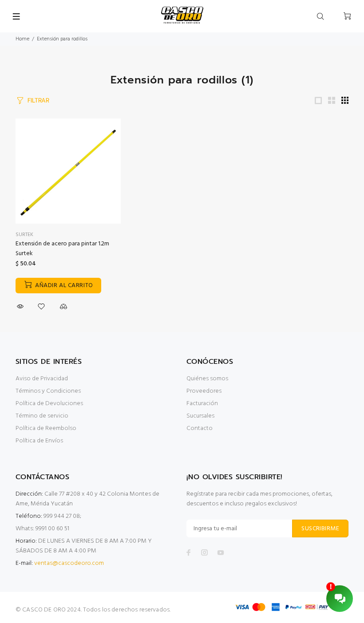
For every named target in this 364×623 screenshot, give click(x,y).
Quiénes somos (207, 379)
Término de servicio (42, 416)
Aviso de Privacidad (42, 379)
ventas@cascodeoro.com (69, 563)
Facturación (202, 403)
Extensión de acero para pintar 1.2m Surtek (62, 249)
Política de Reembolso (46, 428)
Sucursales (200, 416)
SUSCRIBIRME (320, 529)
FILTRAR (38, 100)
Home (22, 39)
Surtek (24, 234)
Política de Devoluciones (49, 403)
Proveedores (204, 391)
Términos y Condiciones (48, 391)
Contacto (199, 428)
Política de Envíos (39, 441)
